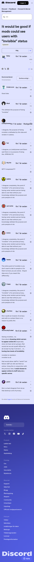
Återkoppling (8, 493)
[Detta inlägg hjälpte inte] (30, 62)
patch (8, 382)
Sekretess (7, 523)
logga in (9, 399)
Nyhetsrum (7, 473)
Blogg (6, 490)
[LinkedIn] (8, 69)
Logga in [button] (23, 3)
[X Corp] (5, 69)
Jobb (5, 467)
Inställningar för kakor (11, 526)
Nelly (8, 56)
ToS (7, 143)
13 (31, 69)
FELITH (8, 163)
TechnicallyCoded (7, 330)
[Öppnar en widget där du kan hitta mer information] (26, 558)
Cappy (8, 284)
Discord (4, 9)
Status (6, 450)
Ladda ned (7, 443)
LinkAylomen (6, 123)
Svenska (9, 425)
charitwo (9, 311)
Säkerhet (7, 487)
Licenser (6, 536)
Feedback (12, 9)
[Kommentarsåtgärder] (30, 96)
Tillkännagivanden (10, 533)
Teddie (8, 259)
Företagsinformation (11, 539)
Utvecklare (7, 503)
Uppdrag (7, 506)
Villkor (6, 520)
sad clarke (9, 206)
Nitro (5, 447)
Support (6, 483)
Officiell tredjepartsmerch (13, 509)
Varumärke (7, 470)
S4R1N (8, 179)
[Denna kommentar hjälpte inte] (30, 92)
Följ (17, 50)
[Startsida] (8, 3)
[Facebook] (2, 69)
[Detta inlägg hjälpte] (30, 56)
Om (5, 463)
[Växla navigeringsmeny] (32, 3)
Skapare (6, 496)
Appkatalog (8, 453)
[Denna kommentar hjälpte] (30, 87)
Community (8, 500)
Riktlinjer (7, 529)
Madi (8, 103)
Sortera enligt (24, 78)
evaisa (8, 233)
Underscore (10, 87)
